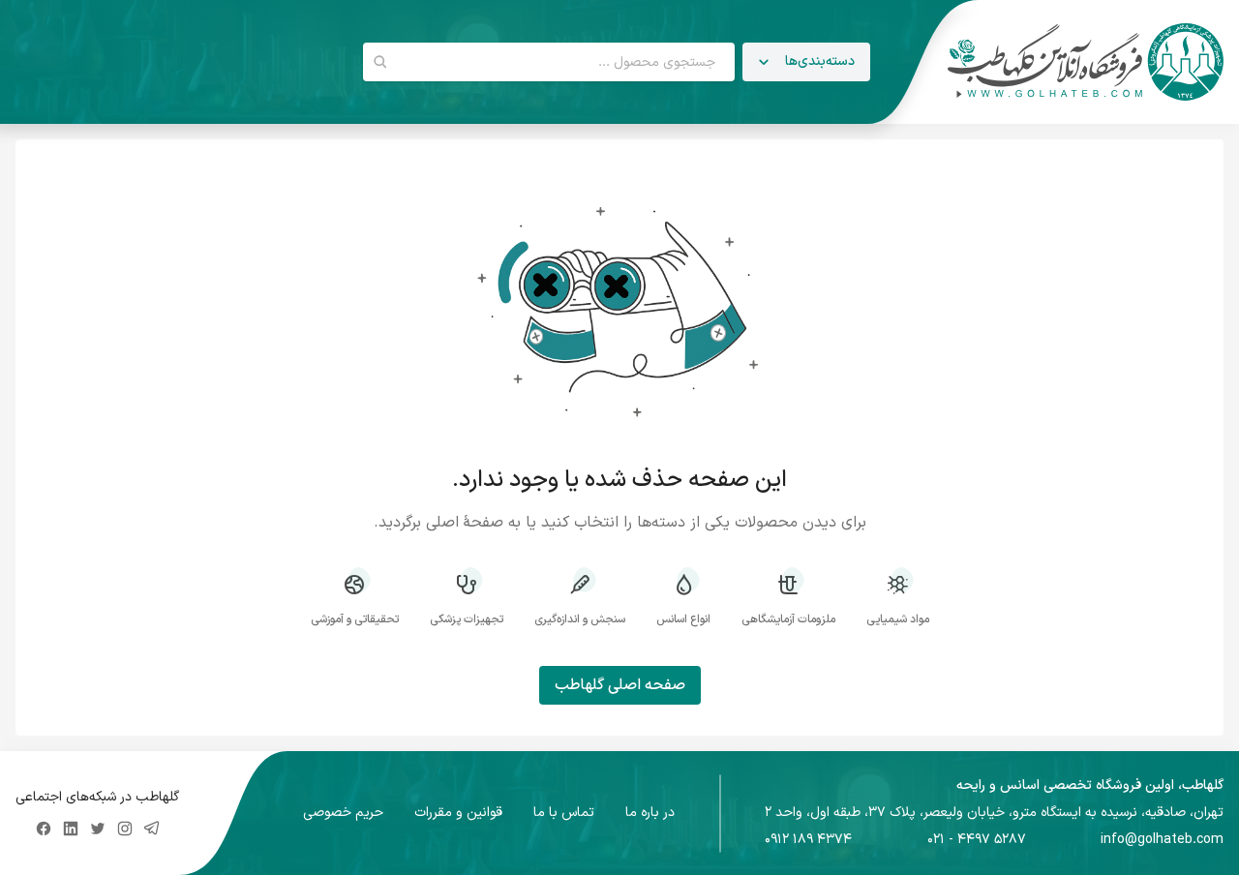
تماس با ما (563, 813)
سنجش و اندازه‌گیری (579, 619)
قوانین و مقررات (458, 813)
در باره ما (650, 813)
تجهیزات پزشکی (466, 619)
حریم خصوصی (343, 813)
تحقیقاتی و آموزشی (355, 619)
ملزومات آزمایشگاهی (788, 619)
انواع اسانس (683, 619)
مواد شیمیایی (897, 619)
